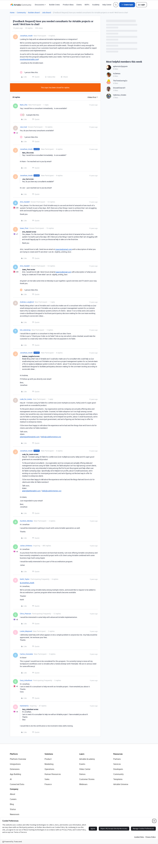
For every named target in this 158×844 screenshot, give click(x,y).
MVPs (87, 4)
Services (117, 764)
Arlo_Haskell (25, 202)
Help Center (106, 4)
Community (21, 12)
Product (48, 759)
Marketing (49, 764)
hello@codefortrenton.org (51, 437)
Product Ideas (68, 4)
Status (13, 809)
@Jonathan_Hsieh (27, 583)
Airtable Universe (120, 784)
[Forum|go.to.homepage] (21, 4)
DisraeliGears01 (119, 88)
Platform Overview (18, 759)
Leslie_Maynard (26, 631)
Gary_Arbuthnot (26, 680)
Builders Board (34, 12)
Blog (12, 804)
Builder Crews (54, 4)
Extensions (15, 769)
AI (11, 779)
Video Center (84, 769)
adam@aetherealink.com (29, 437)
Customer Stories (86, 779)
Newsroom (14, 814)
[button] (127, 4)
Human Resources (53, 774)
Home (12, 12)
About (12, 794)
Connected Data (17, 784)
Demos (82, 774)
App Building (15, 774)
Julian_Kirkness (26, 545)
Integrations (15, 764)
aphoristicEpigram (120, 66)
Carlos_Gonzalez (26, 654)
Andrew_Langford (27, 302)
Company (14, 789)
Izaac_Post (24, 228)
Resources (118, 754)
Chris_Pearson (25, 613)
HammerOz (24, 706)
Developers (118, 769)
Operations (49, 769)
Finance (48, 784)
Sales (47, 779)
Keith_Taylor (25, 579)
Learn (81, 754)
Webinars (83, 784)
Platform (14, 754)
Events (79, 4)
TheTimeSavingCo (120, 80)
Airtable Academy (87, 759)
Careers (13, 799)
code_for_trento (26, 399)
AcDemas (116, 73)
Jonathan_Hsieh (26, 35)
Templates (117, 779)
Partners (117, 759)
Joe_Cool (23, 127)
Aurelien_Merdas (26, 521)
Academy (95, 4)
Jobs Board (46, 12)
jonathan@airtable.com (29, 59)
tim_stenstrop (25, 330)
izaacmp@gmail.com (63, 249)
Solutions (49, 754)
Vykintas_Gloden (119, 95)
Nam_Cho (23, 105)
